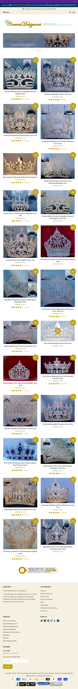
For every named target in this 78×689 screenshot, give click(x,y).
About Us (43, 591)
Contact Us (44, 611)
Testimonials (44, 605)
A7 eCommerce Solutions (44, 676)
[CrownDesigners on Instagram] (51, 621)
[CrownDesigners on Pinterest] (48, 621)
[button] (16, 99)
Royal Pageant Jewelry (10, 641)
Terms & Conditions (47, 599)
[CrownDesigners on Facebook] (45, 621)
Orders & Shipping (46, 593)
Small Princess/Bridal (9, 629)
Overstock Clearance (9, 621)
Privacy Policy (45, 596)
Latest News (7, 587)
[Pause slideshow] (74, 50)
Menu (7, 12)
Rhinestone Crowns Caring (49, 608)
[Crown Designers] (21, 685)
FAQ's (42, 602)
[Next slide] (46, 50)
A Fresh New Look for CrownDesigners (15, 591)
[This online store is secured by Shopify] (31, 685)
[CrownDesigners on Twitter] (42, 621)
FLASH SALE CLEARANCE (24, 5)
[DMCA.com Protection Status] (56, 685)
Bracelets (6, 638)
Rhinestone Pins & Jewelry (11, 632)
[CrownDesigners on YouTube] (58, 621)
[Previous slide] (32, 50)
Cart (73, 12)
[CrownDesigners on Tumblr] (55, 621)
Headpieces (6, 635)
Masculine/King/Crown (10, 624)
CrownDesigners (26, 673)
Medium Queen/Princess (10, 626)
